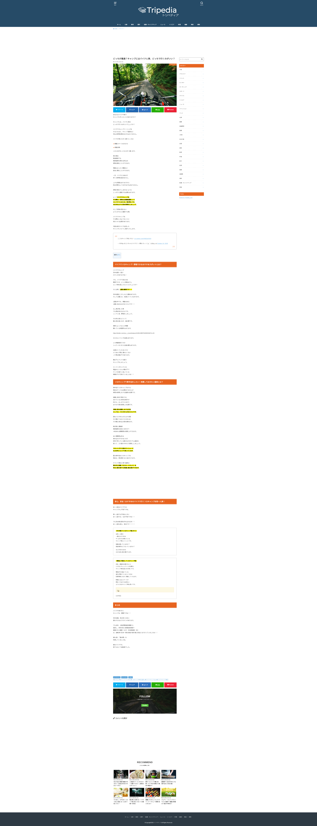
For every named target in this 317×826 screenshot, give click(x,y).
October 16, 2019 (162, 243)
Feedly (145, 705)
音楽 (180, 187)
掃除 (198, 24)
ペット (181, 113)
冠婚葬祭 (181, 126)
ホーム (119, 24)
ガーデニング (183, 87)
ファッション (183, 108)
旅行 (131, 677)
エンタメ (181, 82)
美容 (192, 24)
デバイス (181, 95)
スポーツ (181, 91)
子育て (181, 135)
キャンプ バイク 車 (125, 679)
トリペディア (157, 822)
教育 (132, 24)
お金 (180, 69)
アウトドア (117, 677)
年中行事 (181, 139)
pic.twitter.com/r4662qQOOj (142, 238)
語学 (139, 24)
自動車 (181, 174)
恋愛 (180, 143)
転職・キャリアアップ (150, 24)
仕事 (126, 24)
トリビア (171, 24)
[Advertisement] (158, 43)
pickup (116, 679)
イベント (181, 78)
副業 (180, 130)
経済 (180, 165)
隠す (118, 255)
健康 (186, 24)
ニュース (162, 24)
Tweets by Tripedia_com (186, 197)
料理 (179, 24)
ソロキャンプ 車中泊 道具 (138, 679)
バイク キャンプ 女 (151, 679)
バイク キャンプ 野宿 (163, 679)
